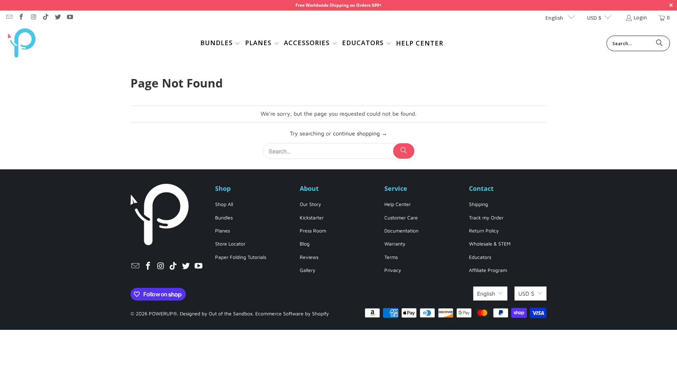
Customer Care (401, 217)
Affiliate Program (488, 270)
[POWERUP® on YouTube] (69, 17)
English (555, 17)
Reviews (309, 257)
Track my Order (486, 217)
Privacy (392, 270)
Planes (222, 231)
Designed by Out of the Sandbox (216, 313)
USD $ (594, 17)
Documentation (401, 231)
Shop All (224, 204)
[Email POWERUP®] (8, 17)
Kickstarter (312, 217)
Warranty (394, 244)
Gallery (308, 270)
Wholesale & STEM (490, 244)
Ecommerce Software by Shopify (292, 313)
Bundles (224, 217)
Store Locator (230, 244)
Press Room (313, 231)
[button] (220, 43)
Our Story (310, 204)
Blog (305, 244)
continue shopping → (360, 133)
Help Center (397, 204)
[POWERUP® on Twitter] (57, 17)
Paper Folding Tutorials (240, 257)
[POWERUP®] (22, 43)
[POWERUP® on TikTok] (45, 17)
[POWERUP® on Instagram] (33, 17)
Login (640, 17)
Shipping (478, 204)
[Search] (659, 43)
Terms (391, 257)
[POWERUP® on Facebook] (21, 17)
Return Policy (484, 231)
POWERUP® (163, 313)
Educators (480, 257)
